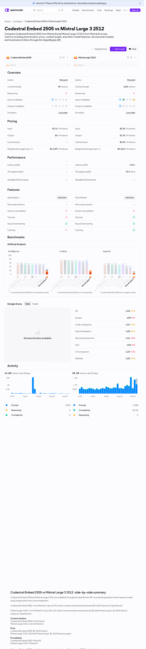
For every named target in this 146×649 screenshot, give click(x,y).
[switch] (97, 49)
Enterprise (128, 10)
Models (75, 10)
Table (27, 303)
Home (7, 21)
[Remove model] (68, 57)
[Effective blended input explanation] (32, 149)
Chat (99, 10)
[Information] (60, 57)
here (104, 3)
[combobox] (38, 65)
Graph (35, 303)
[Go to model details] (63, 57)
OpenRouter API (52, 39)
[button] (38, 405)
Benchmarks (88, 10)
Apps (118, 10)
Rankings (109, 10)
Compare (17, 21)
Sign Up (135, 10)
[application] (28, 274)
